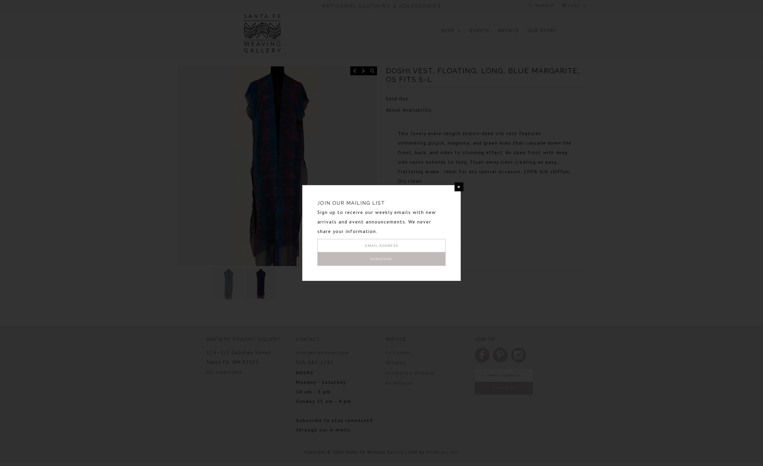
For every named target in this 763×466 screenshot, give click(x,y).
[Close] (459, 186)
